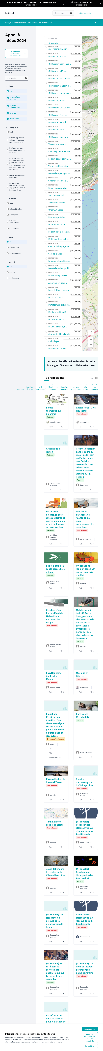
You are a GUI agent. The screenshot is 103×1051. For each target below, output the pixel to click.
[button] (9, 87)
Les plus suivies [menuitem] (86, 387)
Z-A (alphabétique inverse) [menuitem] (53, 387)
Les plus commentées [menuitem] (75, 388)
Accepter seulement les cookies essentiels (89, 1037)
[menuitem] (16, 78)
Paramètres (89, 1046)
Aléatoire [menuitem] (20, 389)
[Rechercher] (71, 13)
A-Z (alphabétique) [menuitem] (40, 388)
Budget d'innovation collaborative (20, 22)
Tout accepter (89, 1029)
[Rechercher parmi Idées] (26, 78)
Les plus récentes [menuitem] (29, 388)
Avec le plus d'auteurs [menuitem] (94, 387)
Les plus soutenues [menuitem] (64, 388)
